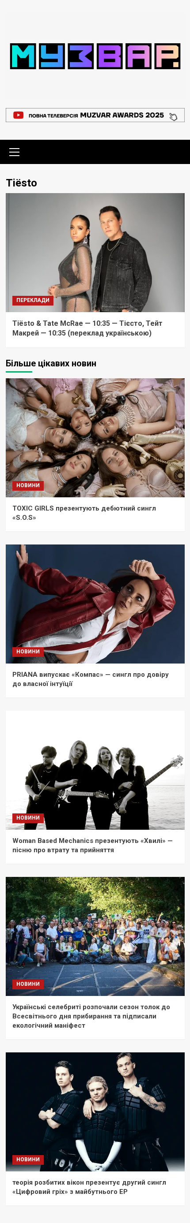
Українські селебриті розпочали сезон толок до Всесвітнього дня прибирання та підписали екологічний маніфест (91, 1016)
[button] (14, 151)
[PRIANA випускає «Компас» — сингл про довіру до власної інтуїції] (95, 604)
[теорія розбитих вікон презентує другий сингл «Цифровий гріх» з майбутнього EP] (95, 1111)
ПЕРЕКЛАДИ (32, 300)
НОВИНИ (28, 485)
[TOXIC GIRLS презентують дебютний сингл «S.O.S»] (95, 437)
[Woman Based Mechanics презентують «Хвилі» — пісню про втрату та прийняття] (95, 770)
